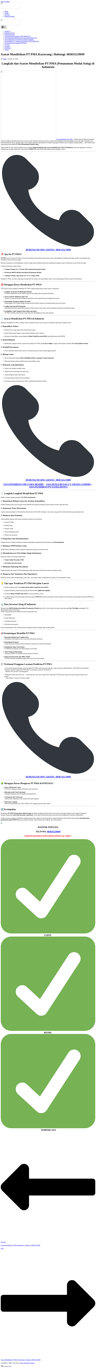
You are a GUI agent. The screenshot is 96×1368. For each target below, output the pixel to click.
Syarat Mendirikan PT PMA (64, 139)
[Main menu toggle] (4, 27)
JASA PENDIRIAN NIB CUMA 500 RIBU (23, 484)
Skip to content (5, 1)
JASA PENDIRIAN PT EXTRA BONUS (48, 487)
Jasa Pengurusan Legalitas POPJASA (15, 43)
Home (6, 11)
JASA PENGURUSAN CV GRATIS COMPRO (68, 484)
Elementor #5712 (9, 33)
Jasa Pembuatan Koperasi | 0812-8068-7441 (17, 36)
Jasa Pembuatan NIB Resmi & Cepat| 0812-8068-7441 (20, 38)
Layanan (7, 15)
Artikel (6, 13)
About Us (7, 31)
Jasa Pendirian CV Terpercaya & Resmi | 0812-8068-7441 (21, 41)
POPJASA (7, 48)
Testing (6, 50)
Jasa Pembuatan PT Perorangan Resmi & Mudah (18, 39)
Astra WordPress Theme (27, 1363)
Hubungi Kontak (9, 16)
